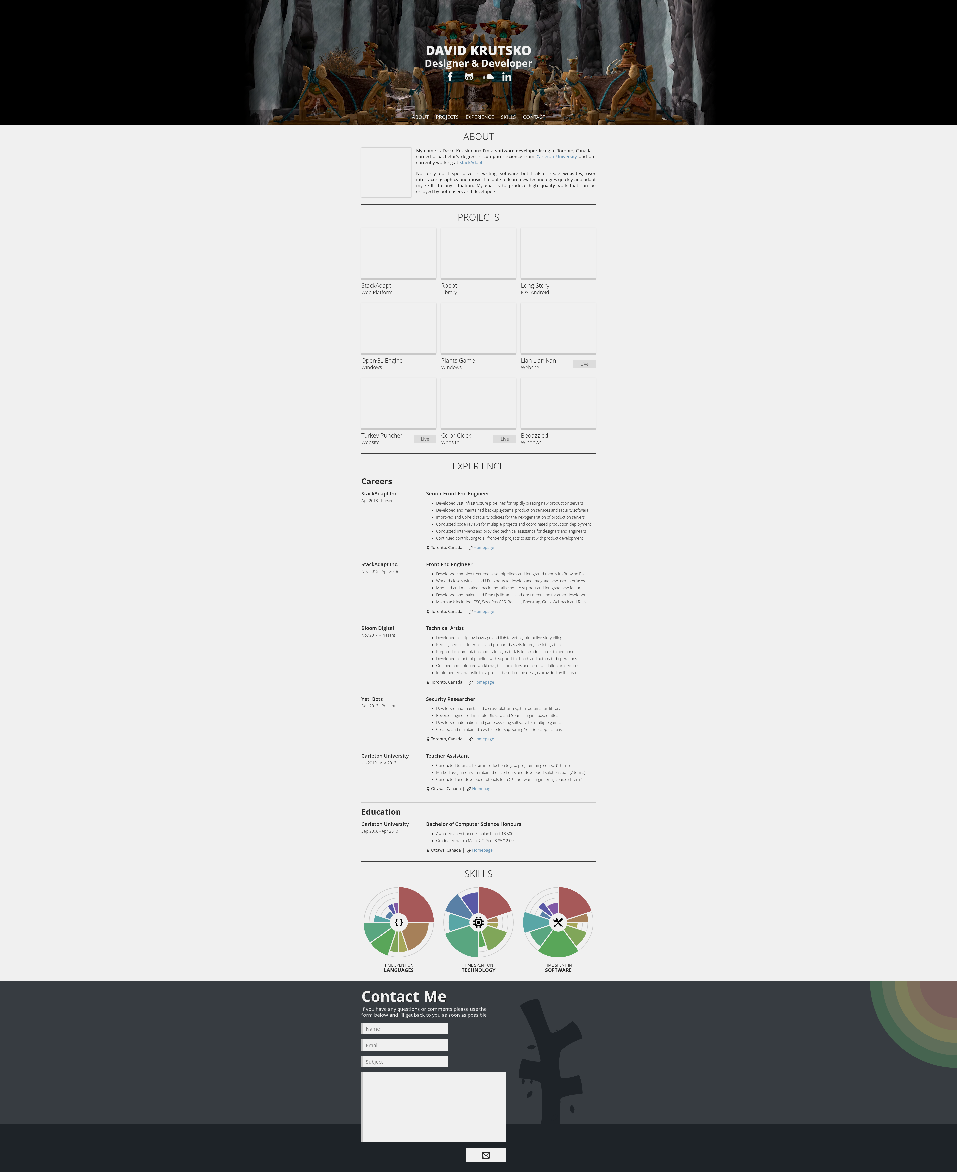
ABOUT (420, 117)
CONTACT (534, 117)
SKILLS (508, 117)
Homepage (484, 547)
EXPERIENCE (480, 117)
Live (584, 364)
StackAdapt (470, 162)
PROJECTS (447, 117)
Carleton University (556, 156)
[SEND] (486, 1155)
